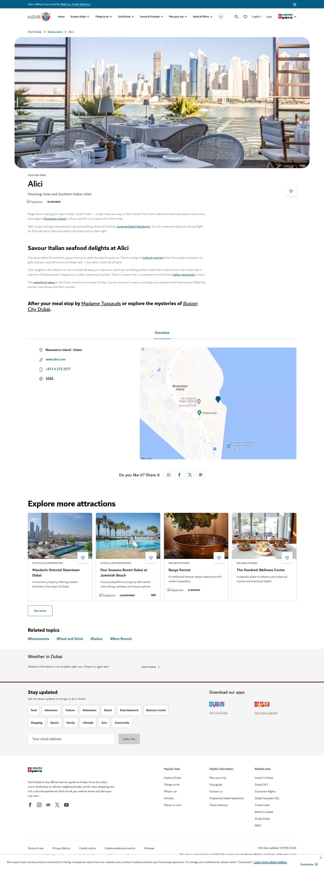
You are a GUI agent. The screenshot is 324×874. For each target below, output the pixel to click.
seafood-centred (152, 257)
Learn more (148, 666)
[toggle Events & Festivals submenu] (162, 16)
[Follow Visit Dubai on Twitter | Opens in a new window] (57, 805)
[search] (236, 16)
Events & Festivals (150, 16)
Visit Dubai (35, 32)
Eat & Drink (124, 16)
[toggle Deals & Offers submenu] (211, 16)
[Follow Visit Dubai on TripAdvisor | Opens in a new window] (48, 805)
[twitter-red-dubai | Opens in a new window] (190, 475)
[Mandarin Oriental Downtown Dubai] (60, 536)
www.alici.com (55, 359)
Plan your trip (176, 16)
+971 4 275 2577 (58, 369)
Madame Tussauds (101, 303)
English (256, 16)
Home (61, 16)
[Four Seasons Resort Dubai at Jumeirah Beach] (128, 536)
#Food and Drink (70, 639)
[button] (309, 864)
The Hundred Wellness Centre (261, 570)
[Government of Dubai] (39, 16)
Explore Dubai (78, 16)
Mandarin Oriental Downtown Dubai (56, 573)
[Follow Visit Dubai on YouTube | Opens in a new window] (66, 805)
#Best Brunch (121, 639)
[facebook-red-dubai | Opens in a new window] (179, 475)
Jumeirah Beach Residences (133, 226)
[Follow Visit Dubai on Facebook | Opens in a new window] (30, 805)
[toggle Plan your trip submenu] (186, 16)
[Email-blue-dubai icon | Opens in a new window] (200, 475)
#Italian (97, 639)
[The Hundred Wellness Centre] (264, 536)
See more (40, 610)
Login (269, 16)
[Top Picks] (245, 16)
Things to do (102, 16)
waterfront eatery (44, 282)
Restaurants (55, 32)
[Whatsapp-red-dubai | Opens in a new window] (169, 475)
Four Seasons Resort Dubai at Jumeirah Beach (123, 573)
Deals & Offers (201, 16)
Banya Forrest (179, 570)
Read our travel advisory (75, 4)
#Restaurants (38, 639)
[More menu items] (221, 17)
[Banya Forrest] (196, 536)
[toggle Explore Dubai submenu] (88, 16)
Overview (162, 333)
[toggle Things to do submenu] (111, 16)
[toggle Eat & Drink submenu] (133, 16)
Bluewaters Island (55, 218)
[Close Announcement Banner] (294, 4)
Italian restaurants (184, 274)
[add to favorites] (291, 191)
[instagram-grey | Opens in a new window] (39, 805)
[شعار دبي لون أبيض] (35, 770)
